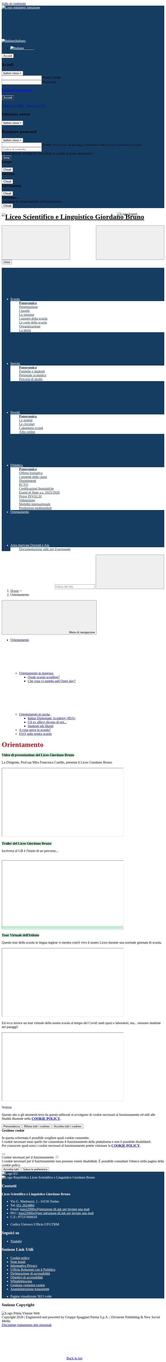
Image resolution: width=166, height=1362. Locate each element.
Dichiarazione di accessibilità (30, 1273)
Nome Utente (52, 77)
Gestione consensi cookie (27, 1285)
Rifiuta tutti (37, 1126)
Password (49, 82)
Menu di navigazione (81, 632)
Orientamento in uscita (35, 714)
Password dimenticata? (17, 90)
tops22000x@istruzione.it (54, 1209)
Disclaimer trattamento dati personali (26, 1325)
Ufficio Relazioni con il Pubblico (32, 1269)
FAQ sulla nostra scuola (35, 734)
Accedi (7, 56)
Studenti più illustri (40, 726)
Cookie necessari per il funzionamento (28, 1157)
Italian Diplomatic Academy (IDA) (51, 718)
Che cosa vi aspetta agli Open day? (51, 681)
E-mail (47, 144)
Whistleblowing (21, 1281)
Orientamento (19, 640)
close (6, 262)
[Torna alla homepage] (83, 217)
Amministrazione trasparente (29, 1289)
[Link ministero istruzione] (21, 7)
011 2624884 (25, 1205)
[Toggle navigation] (36, 242)
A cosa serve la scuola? (35, 730)
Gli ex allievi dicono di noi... (47, 722)
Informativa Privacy (23, 1265)
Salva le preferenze (35, 1169)
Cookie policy (20, 1258)
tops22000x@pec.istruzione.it (56, 1213)
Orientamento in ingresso (36, 673)
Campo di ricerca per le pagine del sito (28, 586)
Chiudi (7, 169)
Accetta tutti (67, 1126)
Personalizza (11, 1126)
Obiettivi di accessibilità (26, 1277)
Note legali (17, 1262)
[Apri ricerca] (130, 242)
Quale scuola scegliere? (44, 677)
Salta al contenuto (14, 3)
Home (14, 591)
